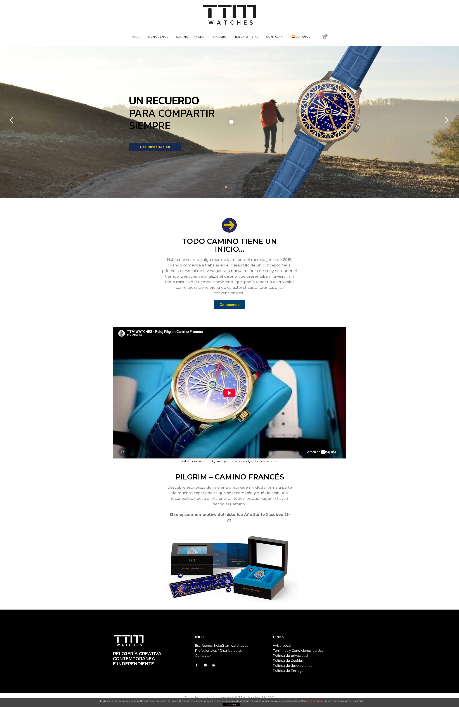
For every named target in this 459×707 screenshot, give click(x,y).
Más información (156, 147)
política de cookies (314, 701)
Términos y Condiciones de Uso (298, 651)
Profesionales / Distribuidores (218, 651)
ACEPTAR (231, 705)
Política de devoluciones (292, 666)
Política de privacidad (290, 656)
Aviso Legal (282, 646)
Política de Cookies (288, 661)
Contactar (203, 656)
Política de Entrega (288, 671)
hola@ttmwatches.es (231, 646)
